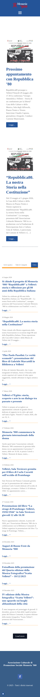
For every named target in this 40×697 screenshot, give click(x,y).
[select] (22, 264)
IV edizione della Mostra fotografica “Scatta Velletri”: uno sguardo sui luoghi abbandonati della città (18, 599)
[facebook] (20, 676)
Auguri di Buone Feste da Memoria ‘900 (16, 547)
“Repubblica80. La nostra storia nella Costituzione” (20, 323)
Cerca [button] (34, 265)
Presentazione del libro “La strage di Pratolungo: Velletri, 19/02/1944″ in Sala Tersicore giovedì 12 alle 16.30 (18, 510)
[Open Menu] (20, 12)
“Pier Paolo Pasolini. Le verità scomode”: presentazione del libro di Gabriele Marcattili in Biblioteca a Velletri (18, 360)
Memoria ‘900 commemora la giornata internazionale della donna (18, 435)
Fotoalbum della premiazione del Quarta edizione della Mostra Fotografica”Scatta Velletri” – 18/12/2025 (18, 572)
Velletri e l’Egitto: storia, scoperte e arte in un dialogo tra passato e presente (19, 398)
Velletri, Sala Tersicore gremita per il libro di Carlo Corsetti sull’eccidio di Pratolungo (19, 472)
